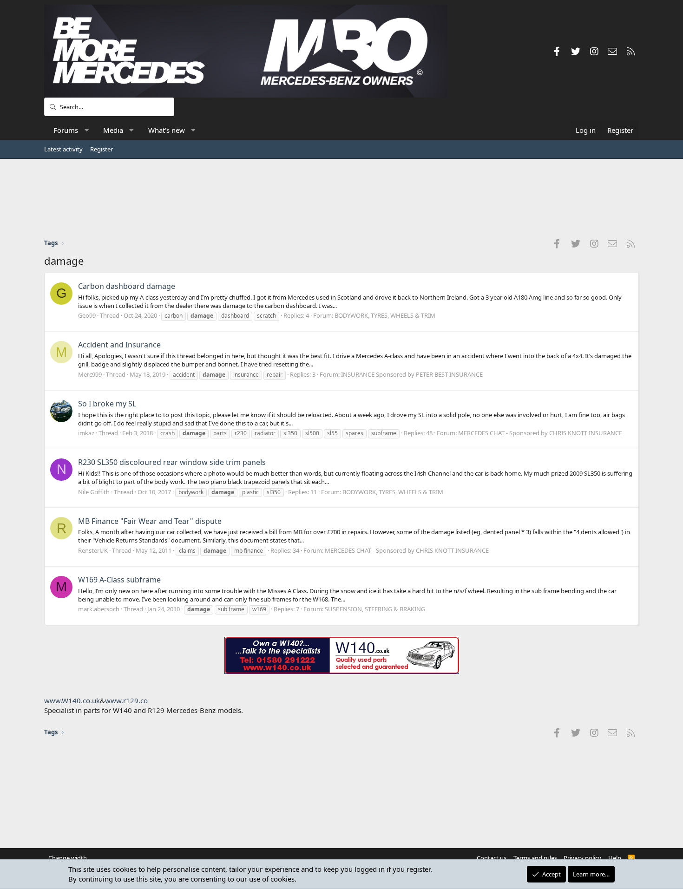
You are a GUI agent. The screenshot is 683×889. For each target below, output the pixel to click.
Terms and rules (535, 858)
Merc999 (90, 374)
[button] (86, 130)
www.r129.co (126, 700)
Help (614, 858)
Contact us (491, 858)
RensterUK (93, 550)
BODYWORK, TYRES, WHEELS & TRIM (385, 315)
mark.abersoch (98, 609)
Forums (65, 130)
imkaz (86, 433)
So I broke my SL (107, 404)
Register (101, 149)
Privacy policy (582, 858)
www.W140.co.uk (72, 700)
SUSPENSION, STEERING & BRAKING (375, 609)
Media (113, 130)
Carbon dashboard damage (126, 286)
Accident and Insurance (119, 345)
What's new (166, 130)
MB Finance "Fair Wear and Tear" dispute (150, 521)
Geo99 (87, 315)
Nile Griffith (94, 492)
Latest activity (63, 149)
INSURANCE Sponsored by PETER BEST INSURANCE (412, 374)
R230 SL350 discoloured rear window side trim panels (172, 462)
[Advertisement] (341, 198)
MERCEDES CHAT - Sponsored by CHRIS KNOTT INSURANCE (540, 433)
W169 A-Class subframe (119, 580)
